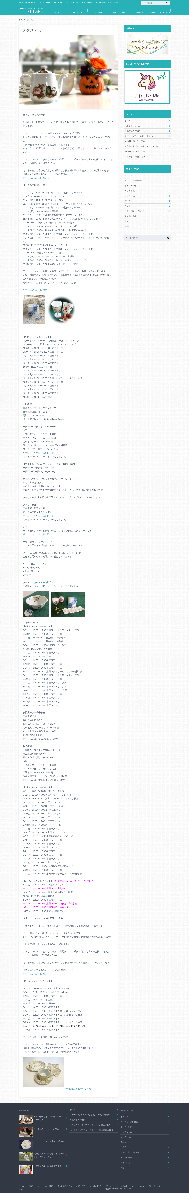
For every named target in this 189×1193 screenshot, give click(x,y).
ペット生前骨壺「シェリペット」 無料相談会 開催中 (92, 1130)
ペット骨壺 (98, 12)
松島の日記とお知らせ (134, 211)
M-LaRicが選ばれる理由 (135, 141)
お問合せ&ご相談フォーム (136, 156)
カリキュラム (130, 190)
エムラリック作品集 (133, 180)
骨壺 (127, 226)
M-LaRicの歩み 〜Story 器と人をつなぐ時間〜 (90, 1115)
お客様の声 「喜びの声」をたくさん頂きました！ (146, 146)
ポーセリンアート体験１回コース (39, 534)
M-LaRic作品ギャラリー (135, 151)
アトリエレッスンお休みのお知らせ (49, 1141)
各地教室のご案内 (119, 12)
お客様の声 (139, 12)
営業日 (127, 206)
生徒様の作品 (130, 216)
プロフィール (77, 12)
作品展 (127, 201)
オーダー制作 (130, 185)
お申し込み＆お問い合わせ (36, 177)
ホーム (56, 12)
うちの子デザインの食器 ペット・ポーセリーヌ (49, 1118)
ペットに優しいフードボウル (46, 1129)
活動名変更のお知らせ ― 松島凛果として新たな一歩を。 (49, 1155)
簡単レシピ (129, 221)
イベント (128, 175)
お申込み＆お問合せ (44, 452)
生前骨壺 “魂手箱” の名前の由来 (47, 1166)
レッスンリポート (132, 196)
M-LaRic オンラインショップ (160, 12)
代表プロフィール (132, 126)
